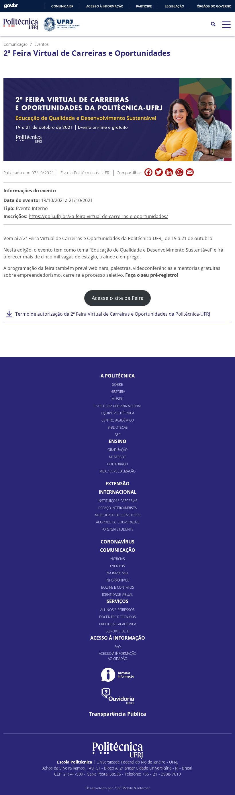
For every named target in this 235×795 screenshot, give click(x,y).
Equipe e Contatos (117, 587)
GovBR (11, 6)
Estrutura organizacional (118, 406)
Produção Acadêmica (117, 624)
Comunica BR (62, 6)
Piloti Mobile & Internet (132, 788)
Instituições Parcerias (117, 500)
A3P (118, 434)
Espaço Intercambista (117, 507)
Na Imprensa (117, 573)
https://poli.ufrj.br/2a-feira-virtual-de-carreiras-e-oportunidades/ (98, 216)
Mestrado (117, 456)
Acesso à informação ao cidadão (117, 656)
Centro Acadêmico (117, 420)
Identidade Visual (117, 594)
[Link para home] (118, 750)
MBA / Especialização (117, 471)
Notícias (117, 558)
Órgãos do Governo (214, 6)
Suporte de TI (117, 631)
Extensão (117, 483)
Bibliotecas (117, 427)
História (117, 391)
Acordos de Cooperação (117, 522)
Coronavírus (117, 542)
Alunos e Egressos (117, 609)
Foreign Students (117, 529)
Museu (117, 398)
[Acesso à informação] (117, 675)
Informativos (118, 580)
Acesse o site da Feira (118, 297)
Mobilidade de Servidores (117, 515)
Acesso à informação (104, 6)
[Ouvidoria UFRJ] (117, 696)
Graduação (117, 449)
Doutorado (117, 464)
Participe (144, 6)
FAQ (117, 646)
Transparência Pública (117, 714)
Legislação (174, 6)
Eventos (117, 565)
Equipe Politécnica (117, 413)
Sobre (117, 384)
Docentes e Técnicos (117, 616)
